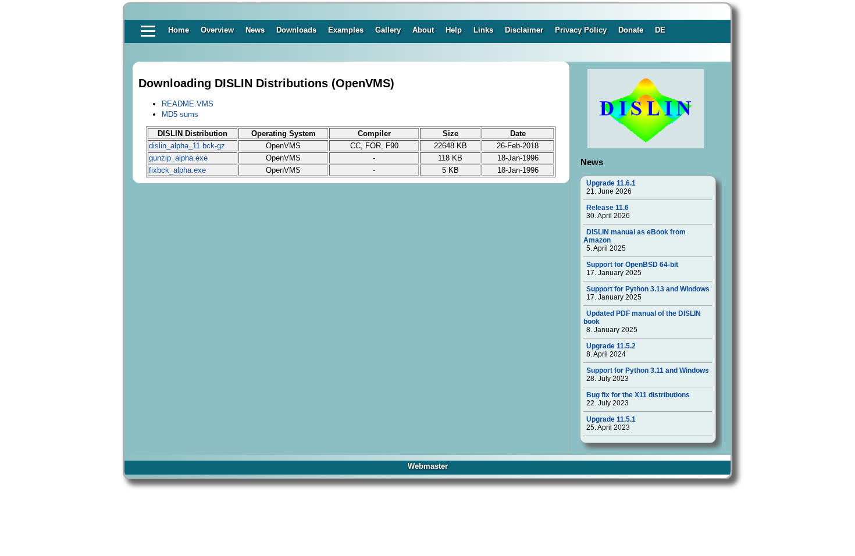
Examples (346, 30)
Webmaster (428, 466)
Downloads (296, 30)
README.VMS (187, 103)
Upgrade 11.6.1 (611, 183)
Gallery (388, 30)
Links (483, 30)
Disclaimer (524, 30)
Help (454, 30)
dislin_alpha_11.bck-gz (187, 145)
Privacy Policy (581, 30)
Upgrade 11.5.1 (611, 419)
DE (660, 30)
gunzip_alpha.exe (178, 158)
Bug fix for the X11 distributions (638, 395)
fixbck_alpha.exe (177, 170)
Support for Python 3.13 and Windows (648, 289)
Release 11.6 (607, 208)
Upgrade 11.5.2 (611, 346)
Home (178, 30)
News (255, 30)
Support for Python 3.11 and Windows (647, 370)
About (423, 30)
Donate (630, 30)
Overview (217, 30)
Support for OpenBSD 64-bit (632, 265)
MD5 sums (180, 114)
